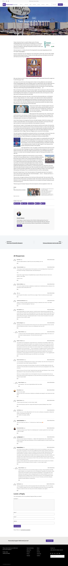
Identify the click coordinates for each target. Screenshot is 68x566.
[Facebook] (3, 1)
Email (15, 516)
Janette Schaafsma (20, 420)
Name (15, 512)
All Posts (19, 225)
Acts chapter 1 (22, 51)
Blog (30, 4)
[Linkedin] (52, 553)
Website (15, 521)
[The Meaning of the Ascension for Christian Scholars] (48, 192)
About (21, 4)
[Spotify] (6, 1)
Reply (17, 263)
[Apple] (4, 1)
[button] (64, 4)
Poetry (38, 4)
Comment (16, 498)
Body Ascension (16, 196)
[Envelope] (8, 1)
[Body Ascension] (20, 192)
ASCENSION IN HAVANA (31, 196)
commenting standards (25, 529)
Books (47, 4)
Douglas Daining (20, 447)
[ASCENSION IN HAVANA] (33, 192)
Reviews (34, 4)
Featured (26, 4)
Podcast (42, 4)
